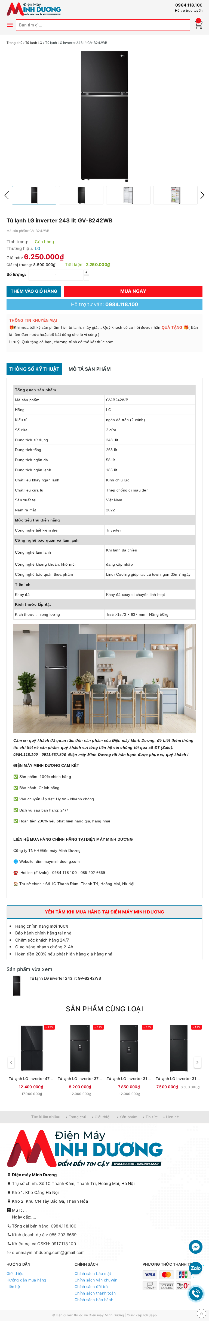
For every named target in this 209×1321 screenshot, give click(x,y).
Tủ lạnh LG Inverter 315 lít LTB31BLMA (178, 1078)
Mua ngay (133, 291)
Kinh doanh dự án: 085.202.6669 (44, 1234)
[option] (104, 116)
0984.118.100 (188, 5)
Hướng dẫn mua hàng (27, 1280)
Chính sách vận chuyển (96, 1280)
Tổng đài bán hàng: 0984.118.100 (44, 1226)
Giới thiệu (15, 1273)
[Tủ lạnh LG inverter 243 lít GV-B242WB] (17, 986)
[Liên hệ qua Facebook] (195, 1246)
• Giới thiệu (101, 1117)
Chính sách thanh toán (95, 1293)
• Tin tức (150, 1117)
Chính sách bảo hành (94, 1299)
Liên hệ (13, 1286)
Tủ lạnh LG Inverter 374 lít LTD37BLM (80, 1078)
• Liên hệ (171, 1117)
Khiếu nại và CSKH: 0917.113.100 (44, 1243)
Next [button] (202, 195)
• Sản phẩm (127, 1117)
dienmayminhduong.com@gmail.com (48, 1252)
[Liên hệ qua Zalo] (195, 1268)
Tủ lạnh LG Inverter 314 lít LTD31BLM (129, 1078)
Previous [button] (6, 195)
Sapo (153, 1315)
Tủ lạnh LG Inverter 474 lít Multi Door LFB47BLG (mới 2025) (31, 1078)
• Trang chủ (76, 1117)
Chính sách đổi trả (91, 1286)
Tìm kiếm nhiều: (45, 1116)
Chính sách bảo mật (93, 1273)
